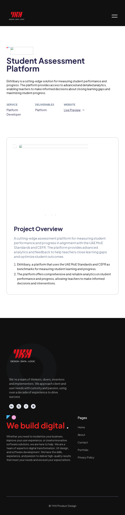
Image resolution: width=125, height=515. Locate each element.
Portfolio (83, 450)
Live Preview (72, 110)
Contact (83, 442)
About (81, 434)
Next (83, 181)
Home (81, 427)
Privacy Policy (86, 457)
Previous (17, 181)
